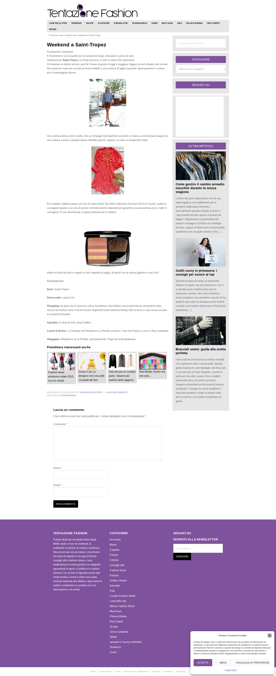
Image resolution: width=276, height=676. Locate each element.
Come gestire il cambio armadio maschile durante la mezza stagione (200, 188)
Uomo (113, 652)
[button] (269, 635)
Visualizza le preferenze (252, 662)
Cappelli (114, 549)
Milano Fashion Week (122, 606)
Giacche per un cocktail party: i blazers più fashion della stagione (122, 375)
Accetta (202, 662)
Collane (114, 560)
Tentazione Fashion (92, 10)
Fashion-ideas (68, 395)
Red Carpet (116, 621)
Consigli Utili (117, 565)
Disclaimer (181, 671)
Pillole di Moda (118, 616)
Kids (112, 590)
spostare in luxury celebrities (126, 642)
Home (118, 671)
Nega (223, 662)
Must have (115, 611)
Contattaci (167, 671)
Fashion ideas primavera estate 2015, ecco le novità (61, 376)
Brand (93, 671)
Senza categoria (119, 631)
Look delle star (118, 601)
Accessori (115, 539)
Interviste (115, 585)
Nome (57, 468)
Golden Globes (118, 580)
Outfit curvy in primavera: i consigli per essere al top (196, 272)
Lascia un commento (117, 392)
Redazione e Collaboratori (136, 671)
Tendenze (115, 647)
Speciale (156, 671)
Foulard (114, 575)
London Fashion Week (122, 596)
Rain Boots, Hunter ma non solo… (152, 373)
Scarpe (114, 626)
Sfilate (113, 637)
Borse (113, 544)
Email (57, 485)
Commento (60, 424)
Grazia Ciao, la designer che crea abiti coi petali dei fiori (91, 375)
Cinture (114, 555)
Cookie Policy (231, 670)
